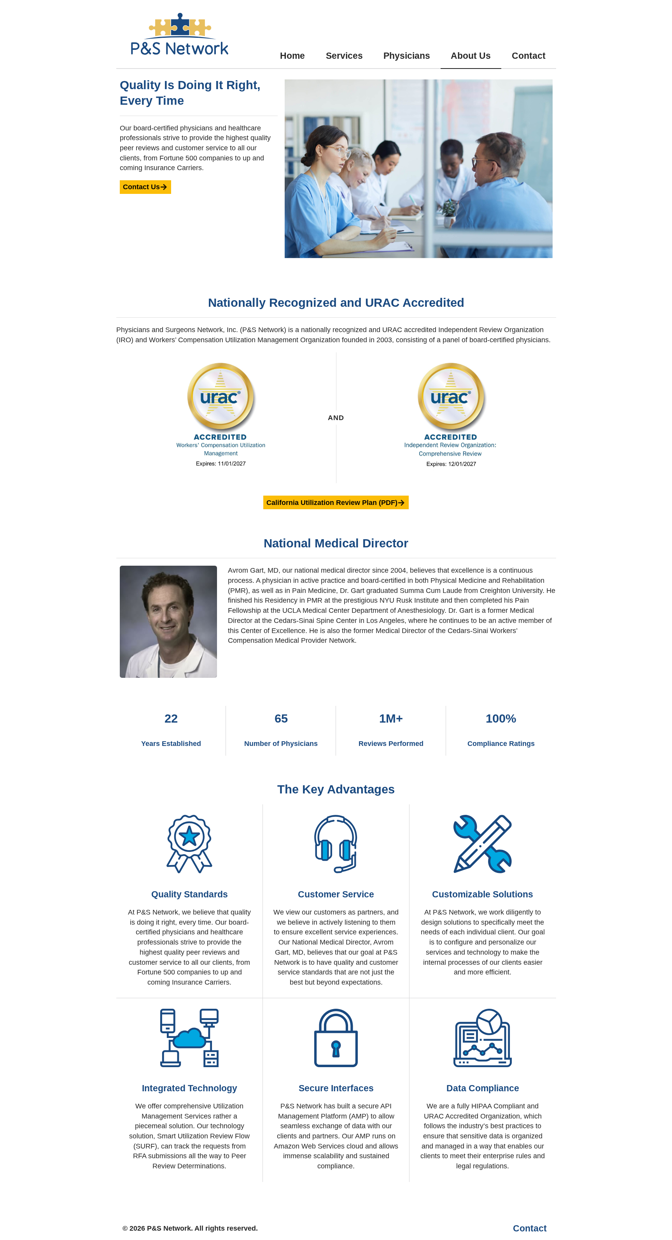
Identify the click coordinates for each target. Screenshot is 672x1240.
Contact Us (141, 187)
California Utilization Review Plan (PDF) (331, 503)
